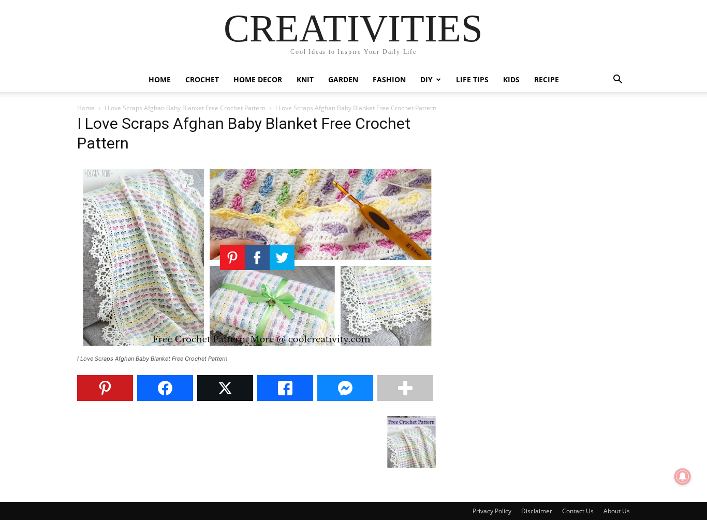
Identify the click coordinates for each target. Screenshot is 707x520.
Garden (343, 79)
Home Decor (257, 79)
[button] (617, 80)
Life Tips (472, 79)
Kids (511, 79)
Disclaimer (536, 511)
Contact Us (578, 511)
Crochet (202, 79)
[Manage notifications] (682, 476)
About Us (616, 511)
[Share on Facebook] (165, 388)
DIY (426, 79)
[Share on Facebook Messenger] (345, 388)
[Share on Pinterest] (105, 388)
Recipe (546, 79)
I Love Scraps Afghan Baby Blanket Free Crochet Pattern (185, 107)
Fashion (389, 79)
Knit (305, 79)
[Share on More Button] (405, 388)
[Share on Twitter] (225, 388)
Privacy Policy (492, 511)
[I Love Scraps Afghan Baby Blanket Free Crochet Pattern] (257, 349)
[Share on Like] (285, 388)
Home (160, 79)
